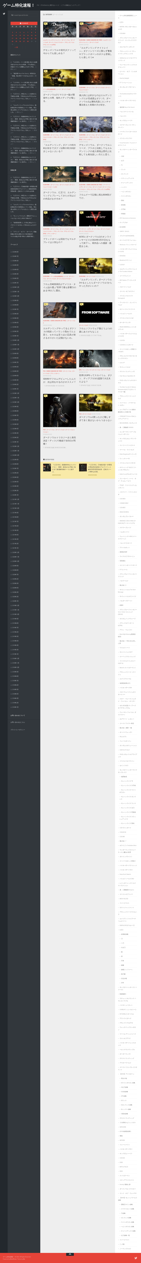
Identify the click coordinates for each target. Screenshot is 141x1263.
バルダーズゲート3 (126, 601)
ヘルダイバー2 (124, 532)
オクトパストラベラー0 (127, 309)
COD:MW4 (122, 33)
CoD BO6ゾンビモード (126, 345)
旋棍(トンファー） (127, 969)
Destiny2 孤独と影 (125, 1184)
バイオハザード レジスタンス (127, 1044)
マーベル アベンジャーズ (128, 1034)
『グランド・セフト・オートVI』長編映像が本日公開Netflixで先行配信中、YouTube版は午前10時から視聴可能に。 (23, 234)
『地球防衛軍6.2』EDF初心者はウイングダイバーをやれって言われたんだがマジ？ (23, 225)
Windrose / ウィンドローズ (128, 245)
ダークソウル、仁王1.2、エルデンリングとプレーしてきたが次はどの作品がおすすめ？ (59, 195)
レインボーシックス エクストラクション (127, 884)
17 (12, 38)
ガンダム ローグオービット (127, 88)
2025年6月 (15, 314)
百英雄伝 (122, 561)
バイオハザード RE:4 (126, 870)
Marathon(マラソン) (126, 260)
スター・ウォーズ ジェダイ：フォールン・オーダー (127, 700)
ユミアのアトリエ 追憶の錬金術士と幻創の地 (127, 411)
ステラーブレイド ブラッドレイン (127, 126)
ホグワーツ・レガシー (127, 719)
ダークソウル (66, 40)
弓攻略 (123, 1213)
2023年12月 (15, 393)
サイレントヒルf (125, 367)
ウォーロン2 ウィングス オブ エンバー (127, 66)
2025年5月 (15, 318)
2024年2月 (15, 384)
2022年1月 (15, 495)
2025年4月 (15, 322)
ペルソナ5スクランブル (127, 1049)
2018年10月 (15, 667)
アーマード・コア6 (85, 229)
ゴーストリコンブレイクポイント (127, 1068)
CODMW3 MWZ (124, 503)
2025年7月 (15, 309)
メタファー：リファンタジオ (127, 493)
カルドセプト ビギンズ (127, 47)
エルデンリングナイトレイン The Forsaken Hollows (127, 270)
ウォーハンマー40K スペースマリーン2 (127, 538)
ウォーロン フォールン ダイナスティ (127, 713)
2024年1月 (15, 389)
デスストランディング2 (127, 371)
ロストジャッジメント (127, 907)
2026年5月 (15, 265)
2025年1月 (15, 336)
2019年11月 (15, 610)
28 (28, 41)
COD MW (122, 836)
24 (12, 41)
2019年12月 (15, 605)
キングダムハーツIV (126, 120)
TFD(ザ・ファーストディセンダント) (127, 486)
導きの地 (124, 1078)
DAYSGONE (123, 1127)
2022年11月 (15, 451)
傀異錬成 (124, 777)
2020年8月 (15, 570)
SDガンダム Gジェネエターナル (127, 381)
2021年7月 (15, 521)
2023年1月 (15, 442)
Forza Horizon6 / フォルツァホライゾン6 (127, 144)
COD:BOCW (123, 832)
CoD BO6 (122, 340)
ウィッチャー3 (86, 370)
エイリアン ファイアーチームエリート (127, 920)
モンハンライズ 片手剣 (128, 785)
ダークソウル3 (94, 42)
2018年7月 (15, 681)
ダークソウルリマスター (56, 42)
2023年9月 (15, 406)
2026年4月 (15, 269)
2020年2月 (15, 597)
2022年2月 (15, 490)
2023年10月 (15, 402)
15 (31, 35)
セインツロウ (124, 765)
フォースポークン (125, 741)
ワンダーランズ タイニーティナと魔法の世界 (127, 851)
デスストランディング (127, 1058)
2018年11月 (15, 663)
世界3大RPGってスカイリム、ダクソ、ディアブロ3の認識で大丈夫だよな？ (95, 378)
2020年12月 (15, 552)
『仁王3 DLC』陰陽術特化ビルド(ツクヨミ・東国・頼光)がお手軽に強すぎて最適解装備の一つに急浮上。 (24, 119)
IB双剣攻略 (124, 1114)
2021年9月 (15, 513)
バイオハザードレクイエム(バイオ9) (127, 250)
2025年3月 (15, 327)
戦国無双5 (123, 994)
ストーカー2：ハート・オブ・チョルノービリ (127, 480)
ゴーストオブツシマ (126, 894)
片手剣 (123, 209)
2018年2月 (15, 703)
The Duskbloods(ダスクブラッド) (127, 95)
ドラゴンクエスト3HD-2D (127, 463)
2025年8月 (15, 305)
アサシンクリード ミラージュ (127, 673)
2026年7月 (15, 256)
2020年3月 (15, 592)
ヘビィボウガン (126, 191)
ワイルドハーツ (125, 648)
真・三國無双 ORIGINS (126, 427)
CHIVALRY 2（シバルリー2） (128, 1009)
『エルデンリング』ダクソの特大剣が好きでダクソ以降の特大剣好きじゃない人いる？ (59, 148)
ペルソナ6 (123, 116)
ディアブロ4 (124, 222)
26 (20, 41)
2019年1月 (15, 654)
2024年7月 (15, 362)
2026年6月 (15, 261)
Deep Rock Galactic (125, 874)
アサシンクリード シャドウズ (127, 397)
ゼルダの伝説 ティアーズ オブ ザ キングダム (127, 707)
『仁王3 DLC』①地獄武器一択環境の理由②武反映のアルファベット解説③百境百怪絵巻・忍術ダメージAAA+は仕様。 (24, 189)
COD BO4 (122, 1158)
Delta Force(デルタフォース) (128, 474)
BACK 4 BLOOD (124, 899)
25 (16, 41)
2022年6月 (15, 473)
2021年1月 (15, 548)
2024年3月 (15, 380)
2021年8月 (15, 517)
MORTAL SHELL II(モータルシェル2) (127, 28)
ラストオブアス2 (125, 1038)
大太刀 (123, 947)
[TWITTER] (4, 14)
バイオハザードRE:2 (126, 1149)
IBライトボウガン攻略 (128, 1083)
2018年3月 (15, 698)
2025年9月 (15, 300)
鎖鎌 (122, 965)
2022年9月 (15, 459)
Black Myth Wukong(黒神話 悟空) (127, 635)
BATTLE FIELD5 (124, 1167)
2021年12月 (15, 499)
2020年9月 (15, 566)
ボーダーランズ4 (125, 322)
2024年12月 (15, 340)
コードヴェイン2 (125, 276)
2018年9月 (15, 672)
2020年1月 (15, 601)
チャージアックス (127, 183)
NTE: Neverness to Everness (128, 218)
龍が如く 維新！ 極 (126, 728)
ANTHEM (122, 1140)
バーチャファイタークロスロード (127, 133)
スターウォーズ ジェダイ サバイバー (127, 693)
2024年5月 (15, 371)
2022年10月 (15, 455)
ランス (123, 169)
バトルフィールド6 (126, 314)
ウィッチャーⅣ (125, 458)
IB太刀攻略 (124, 1087)
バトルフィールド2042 (127, 879)
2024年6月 (15, 367)
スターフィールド (125, 287)
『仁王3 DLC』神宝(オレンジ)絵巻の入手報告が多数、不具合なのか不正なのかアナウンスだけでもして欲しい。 (23, 96)
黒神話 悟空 (123, 552)
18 (16, 38)
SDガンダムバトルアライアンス (127, 755)
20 (24, 38)
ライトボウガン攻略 (127, 1222)
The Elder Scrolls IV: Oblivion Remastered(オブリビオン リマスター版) (127, 389)
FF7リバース (123, 570)
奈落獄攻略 (124, 934)
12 (20, 35)
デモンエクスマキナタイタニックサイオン (127, 357)
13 (24, 35)
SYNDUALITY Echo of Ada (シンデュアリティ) (127, 417)
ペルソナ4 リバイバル (127, 112)
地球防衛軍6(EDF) (125, 683)
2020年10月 (15, 561)
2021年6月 (15, 526)
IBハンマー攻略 (126, 1109)
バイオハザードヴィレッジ (128, 865)
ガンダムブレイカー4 (126, 516)
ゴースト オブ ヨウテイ (127, 291)
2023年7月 (15, 415)
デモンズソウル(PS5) (49, 44)
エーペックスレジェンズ (128, 656)
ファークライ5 (124, 1240)
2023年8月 (15, 411)
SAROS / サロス (124, 231)
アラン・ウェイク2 (126, 630)
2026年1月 (15, 283)
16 (35, 35)
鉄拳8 (121, 605)
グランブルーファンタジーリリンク (127, 575)
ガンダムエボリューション (128, 745)
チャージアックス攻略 (128, 1231)
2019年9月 (15, 619)
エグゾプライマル (125, 679)
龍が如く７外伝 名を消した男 (127, 642)
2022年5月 (15, 477)
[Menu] (135, 12)
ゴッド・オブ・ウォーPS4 (128, 1193)
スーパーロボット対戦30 (127, 861)
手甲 (122, 983)
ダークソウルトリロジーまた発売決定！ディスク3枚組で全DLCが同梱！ (59, 440)
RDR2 (121, 1171)
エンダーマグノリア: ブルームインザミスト (127, 433)
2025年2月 (15, 331)
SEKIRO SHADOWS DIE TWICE (94, 40)
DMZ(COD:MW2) (124, 512)
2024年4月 (15, 376)
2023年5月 (15, 424)
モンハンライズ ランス (128, 803)
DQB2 (121, 1162)
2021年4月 (15, 535)
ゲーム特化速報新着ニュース (52, 89)
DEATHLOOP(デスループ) (127, 925)
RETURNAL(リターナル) (127, 1014)
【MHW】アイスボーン (127, 1074)
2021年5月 (15, 530)
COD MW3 (122, 499)
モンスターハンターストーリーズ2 (127, 988)
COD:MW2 (122, 507)
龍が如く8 (123, 585)
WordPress (13, 1259)
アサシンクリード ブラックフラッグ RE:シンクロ (127, 52)
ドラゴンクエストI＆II (127, 318)
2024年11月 (15, 345)
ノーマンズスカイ (125, 1249)
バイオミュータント (126, 1005)
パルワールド (124, 581)
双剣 (122, 200)
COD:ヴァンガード (125, 828)
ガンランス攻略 (126, 1218)
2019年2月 (15, 650)
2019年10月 (15, 614)
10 (12, 35)
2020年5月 (15, 583)
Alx (24, 1259)
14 (28, 35)
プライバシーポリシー (18, 730)
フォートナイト (125, 1145)
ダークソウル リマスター (128, 1189)
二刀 (122, 943)
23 (35, 38)
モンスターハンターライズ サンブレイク (127, 771)
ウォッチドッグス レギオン (127, 1028)
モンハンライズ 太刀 (127, 808)
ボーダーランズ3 (125, 1054)
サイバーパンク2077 (126, 652)
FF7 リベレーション (126, 83)
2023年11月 (15, 398)
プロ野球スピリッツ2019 (127, 1122)
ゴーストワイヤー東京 (127, 723)
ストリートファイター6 (127, 445)
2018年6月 (15, 685)
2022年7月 (15, 468)
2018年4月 (15, 694)
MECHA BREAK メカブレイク (128, 423)
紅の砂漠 (122, 227)
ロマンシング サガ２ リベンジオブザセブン (127, 469)
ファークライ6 (124, 903)
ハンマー (124, 187)
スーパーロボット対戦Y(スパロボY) (127, 350)
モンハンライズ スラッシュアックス (127, 818)
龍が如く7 (123, 841)
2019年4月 (15, 641)
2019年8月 (15, 623)
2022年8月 (15, 464)
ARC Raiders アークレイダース (127, 281)
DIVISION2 (122, 256)
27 (24, 41)
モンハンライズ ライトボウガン (127, 791)
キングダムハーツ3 (126, 1153)
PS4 (44, 371)
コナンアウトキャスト (127, 1180)
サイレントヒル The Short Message (127, 591)
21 (28, 38)
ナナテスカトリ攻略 (127, 1209)
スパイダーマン (125, 1176)
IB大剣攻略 (124, 1092)
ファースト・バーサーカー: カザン (127, 404)
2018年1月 (15, 707)
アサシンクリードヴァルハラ (127, 913)
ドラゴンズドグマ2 (126, 138)
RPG (80, 370)
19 (20, 38)
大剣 (122, 156)
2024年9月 (15, 353)
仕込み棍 (124, 978)
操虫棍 (123, 205)
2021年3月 (15, 539)
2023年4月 (15, 429)
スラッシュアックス (127, 178)
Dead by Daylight (124, 78)
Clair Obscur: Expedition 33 (127, 376)
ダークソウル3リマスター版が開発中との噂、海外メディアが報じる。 (59, 98)
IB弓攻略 (124, 1096)
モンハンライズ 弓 (127, 781)
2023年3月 (15, 433)
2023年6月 (15, 420)
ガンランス (124, 174)
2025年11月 (15, 292)
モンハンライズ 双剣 (127, 823)
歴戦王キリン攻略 (127, 1204)
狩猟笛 (123, 214)
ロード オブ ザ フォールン (128, 240)
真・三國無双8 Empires (127, 890)
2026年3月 (15, 274)
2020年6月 (15, 579)
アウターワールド (125, 1063)
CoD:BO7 (122, 265)
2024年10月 (15, 349)
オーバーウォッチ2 (126, 732)
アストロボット (125, 547)
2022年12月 (15, 446)
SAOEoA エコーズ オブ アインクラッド (127, 59)
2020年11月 (15, 557)
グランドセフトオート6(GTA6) (126, 624)
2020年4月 (15, 588)
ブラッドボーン (88, 139)
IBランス (124, 1100)
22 (31, 38)
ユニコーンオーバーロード (128, 565)
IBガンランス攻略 (126, 1105)
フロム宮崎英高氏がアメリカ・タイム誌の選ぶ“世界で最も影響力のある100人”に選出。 (59, 287)
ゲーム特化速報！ (19, 5)
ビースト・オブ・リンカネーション (127, 73)
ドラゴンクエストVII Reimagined (125, 297)
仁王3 (121, 22)
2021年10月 (15, 508)
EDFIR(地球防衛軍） (126, 1131)
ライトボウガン (126, 196)
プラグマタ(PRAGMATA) (127, 236)
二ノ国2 (122, 1244)
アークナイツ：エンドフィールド (127, 304)
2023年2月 (15, 437)
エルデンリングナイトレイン (52, 40)
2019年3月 (15, 645)
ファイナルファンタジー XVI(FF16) (127, 662)
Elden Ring (82, 40)
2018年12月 (15, 658)
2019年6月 (15, 632)
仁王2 (55, 187)
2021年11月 (15, 504)
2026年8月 (15, 252)
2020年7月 (15, 574)
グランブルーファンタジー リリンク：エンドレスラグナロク (127, 40)
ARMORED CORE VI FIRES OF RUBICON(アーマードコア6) (127, 522)
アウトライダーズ (125, 1018)
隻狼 (121, 1136)
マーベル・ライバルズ (127, 450)
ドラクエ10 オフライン (127, 761)
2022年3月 (15, 486)
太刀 (122, 161)
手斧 (122, 961)
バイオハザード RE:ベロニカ (127, 102)
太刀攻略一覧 (125, 1235)
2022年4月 (15, 482)
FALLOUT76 (123, 737)
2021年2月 (15, 543)
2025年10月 (15, 296)
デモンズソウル (69, 42)
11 (16, 35)
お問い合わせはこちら (18, 722)
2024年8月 (15, 358)
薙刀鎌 (123, 974)
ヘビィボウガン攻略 (127, 1226)
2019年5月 (15, 636)
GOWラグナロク (125, 750)
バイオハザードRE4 (126, 688)
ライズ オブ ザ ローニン (127, 556)
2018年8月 (15, 676)
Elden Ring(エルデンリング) (128, 454)
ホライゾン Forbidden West (128, 845)
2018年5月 (15, 689)
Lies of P (122, 363)
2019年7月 (15, 627)
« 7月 (16, 47)
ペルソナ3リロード (126, 543)
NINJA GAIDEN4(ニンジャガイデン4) (127, 328)
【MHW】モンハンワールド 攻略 (127, 1199)
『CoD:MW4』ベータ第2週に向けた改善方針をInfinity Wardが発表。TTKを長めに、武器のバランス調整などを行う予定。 (24, 64)
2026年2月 (15, 278)
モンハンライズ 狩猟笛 (128, 812)
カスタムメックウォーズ (128, 619)
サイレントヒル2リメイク (128, 596)
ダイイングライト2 (126, 856)
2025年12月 (15, 287)
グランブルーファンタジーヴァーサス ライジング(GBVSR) (127, 612)
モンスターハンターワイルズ (127, 151)
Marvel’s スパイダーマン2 (127, 668)
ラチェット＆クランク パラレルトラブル (127, 1000)
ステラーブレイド (125, 527)
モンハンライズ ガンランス (127, 798)
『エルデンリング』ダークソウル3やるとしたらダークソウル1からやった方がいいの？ (95, 282)
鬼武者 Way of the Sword (127, 107)
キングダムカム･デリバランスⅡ (127, 440)
